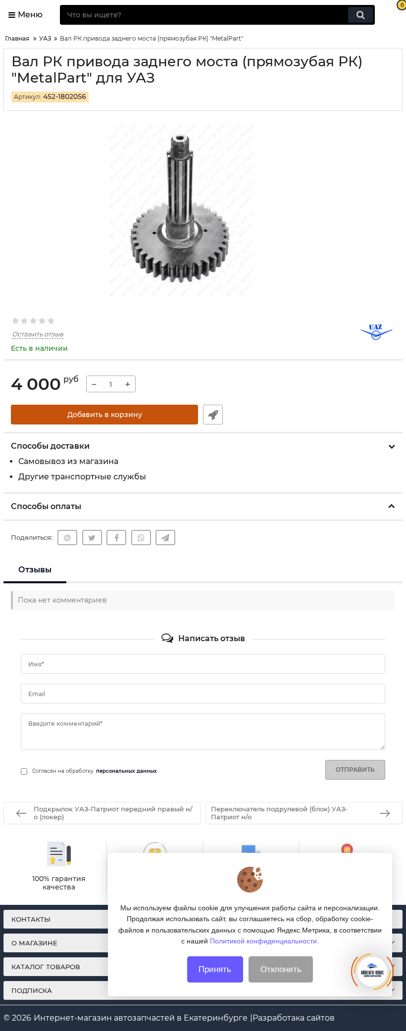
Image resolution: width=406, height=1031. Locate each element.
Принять (215, 969)
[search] (360, 15)
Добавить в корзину (104, 414)
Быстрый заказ (213, 414)
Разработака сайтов (294, 1018)
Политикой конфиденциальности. (264, 941)
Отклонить (281, 969)
